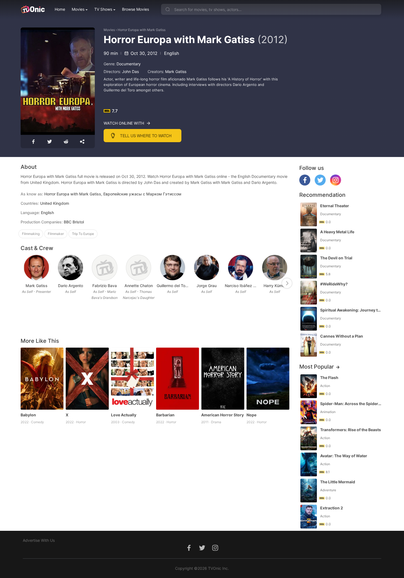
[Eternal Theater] (308, 214)
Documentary (129, 63)
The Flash (329, 377)
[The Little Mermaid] (308, 491)
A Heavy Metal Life (337, 231)
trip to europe (83, 234)
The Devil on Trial (336, 258)
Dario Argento (70, 285)
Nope (251, 415)
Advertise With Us (39, 540)
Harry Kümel (275, 285)
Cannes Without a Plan (341, 336)
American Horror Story (222, 415)
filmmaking (31, 234)
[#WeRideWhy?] (308, 293)
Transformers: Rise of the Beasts (350, 429)
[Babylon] (42, 378)
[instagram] (335, 184)
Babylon (28, 415)
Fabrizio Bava (104, 285)
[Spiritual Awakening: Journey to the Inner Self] (308, 319)
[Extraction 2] (308, 517)
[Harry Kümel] (274, 268)
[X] (87, 378)
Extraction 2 (331, 508)
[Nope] (268, 378)
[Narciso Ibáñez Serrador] (240, 268)
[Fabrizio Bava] (104, 268)
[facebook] (304, 184)
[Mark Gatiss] (36, 268)
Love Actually (123, 415)
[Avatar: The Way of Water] (308, 464)
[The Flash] (308, 386)
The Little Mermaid (337, 481)
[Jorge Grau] (206, 268)
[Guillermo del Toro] (173, 268)
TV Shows (103, 9)
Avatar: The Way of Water (343, 455)
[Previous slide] (24, 283)
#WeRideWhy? (334, 284)
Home (60, 9)
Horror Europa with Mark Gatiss (141, 30)
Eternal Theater (334, 205)
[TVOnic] (33, 9)
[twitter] (320, 184)
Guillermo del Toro (173, 285)
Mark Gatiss (175, 71)
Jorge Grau (207, 285)
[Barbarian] (177, 378)
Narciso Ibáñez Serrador (241, 285)
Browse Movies (135, 9)
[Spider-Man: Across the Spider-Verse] (308, 412)
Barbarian (165, 415)
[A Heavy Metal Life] (308, 240)
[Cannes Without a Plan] (308, 345)
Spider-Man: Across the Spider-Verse (351, 403)
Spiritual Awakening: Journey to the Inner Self (351, 310)
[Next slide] (287, 283)
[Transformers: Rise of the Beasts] (308, 438)
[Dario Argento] (70, 268)
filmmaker (56, 234)
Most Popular (316, 366)
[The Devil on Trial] (308, 267)
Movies (78, 9)
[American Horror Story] (222, 378)
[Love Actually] (132, 378)
